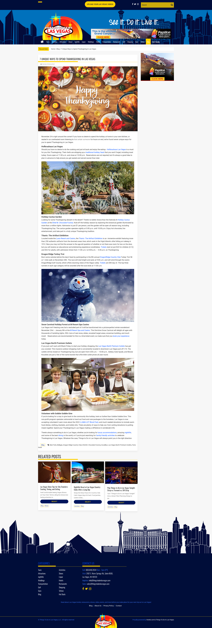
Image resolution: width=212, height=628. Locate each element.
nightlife (77, 41)
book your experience (121, 336)
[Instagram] (138, 4)
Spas (136, 41)
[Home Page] (42, 41)
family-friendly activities (105, 435)
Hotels (98, 41)
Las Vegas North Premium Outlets (111, 346)
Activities (54, 41)
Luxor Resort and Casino (65, 238)
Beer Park (53, 445)
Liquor (84, 41)
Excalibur (104, 445)
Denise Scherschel (48, 64)
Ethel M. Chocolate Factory (62, 223)
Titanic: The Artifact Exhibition (90, 238)
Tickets (103, 247)
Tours (48, 41)
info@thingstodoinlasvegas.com (99, 580)
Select (54, 502)
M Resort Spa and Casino (80, 330)
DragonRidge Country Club (110, 257)
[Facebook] (133, 4)
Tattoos (142, 41)
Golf (124, 41)
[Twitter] (135, 4)
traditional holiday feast (95, 152)
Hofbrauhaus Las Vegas (116, 149)
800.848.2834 (91, 569)
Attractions (63, 41)
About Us (98, 606)
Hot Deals (156, 42)
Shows (70, 41)
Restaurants (116, 41)
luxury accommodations (107, 432)
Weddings (91, 41)
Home (53, 49)
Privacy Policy (108, 606)
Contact (119, 606)
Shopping (130, 41)
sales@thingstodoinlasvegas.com (98, 583)
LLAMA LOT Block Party (89, 422)
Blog (148, 41)
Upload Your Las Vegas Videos (100, 4)
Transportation (106, 41)
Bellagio (59, 445)
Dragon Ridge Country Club (72, 445)
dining (60, 435)
